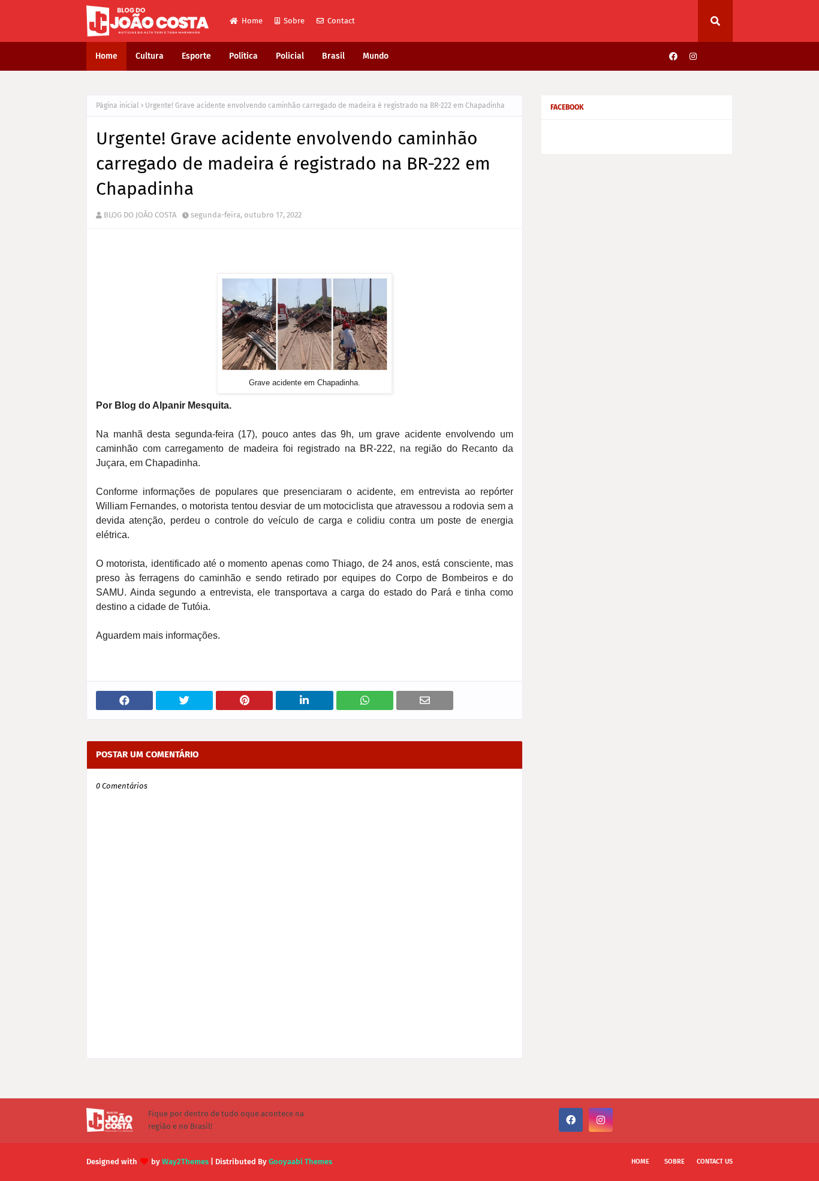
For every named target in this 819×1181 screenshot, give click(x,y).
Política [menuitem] (243, 56)
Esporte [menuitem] (196, 56)
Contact (341, 20)
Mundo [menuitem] (376, 56)
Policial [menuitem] (290, 56)
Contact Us (715, 1161)
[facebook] (673, 56)
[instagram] (693, 56)
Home (252, 20)
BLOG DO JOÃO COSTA (140, 214)
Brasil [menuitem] (333, 56)
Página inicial (117, 105)
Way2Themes (185, 1161)
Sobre (294, 20)
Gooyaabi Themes (300, 1161)
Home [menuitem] (106, 56)
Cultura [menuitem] (150, 56)
